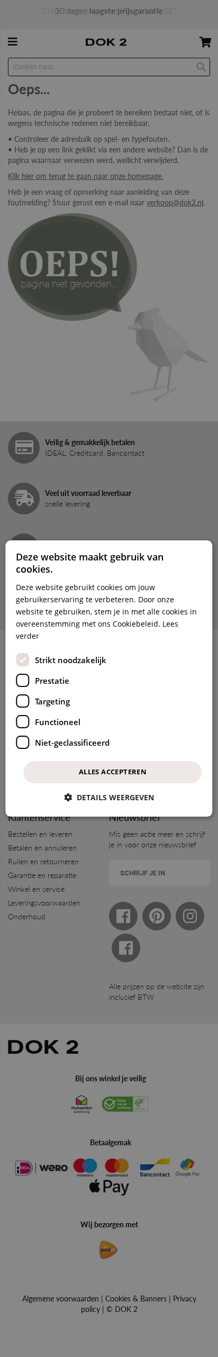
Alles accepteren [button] (113, 771)
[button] (109, 797)
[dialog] (108, 678)
